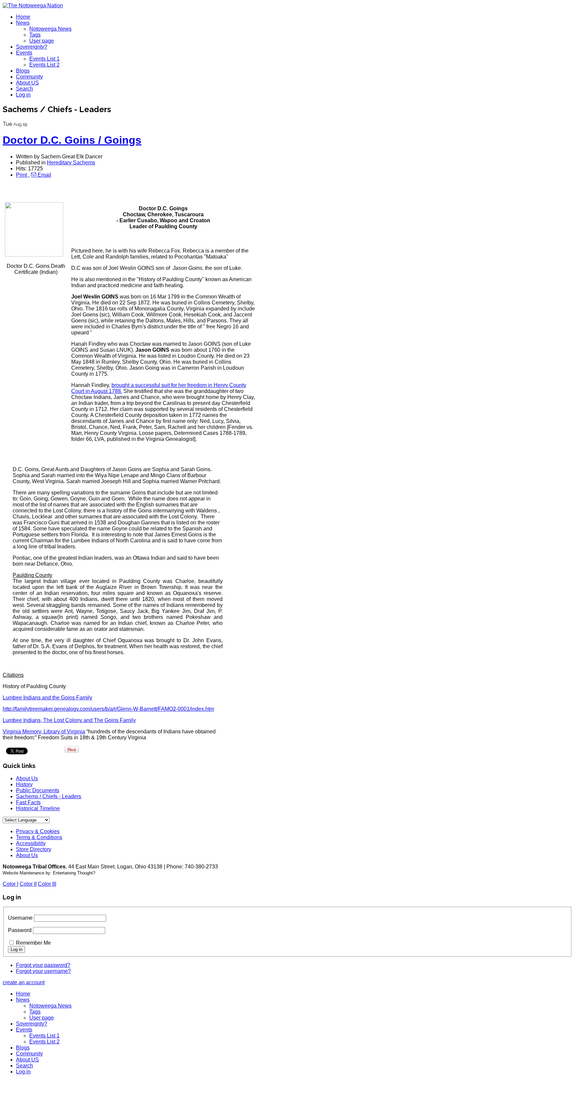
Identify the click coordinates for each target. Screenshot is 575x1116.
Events (24, 53)
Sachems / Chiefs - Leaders (48, 796)
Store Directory (33, 849)
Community (29, 77)
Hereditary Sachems (71, 162)
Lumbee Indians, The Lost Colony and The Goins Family (69, 720)
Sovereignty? (31, 47)
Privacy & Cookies (38, 831)
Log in (23, 94)
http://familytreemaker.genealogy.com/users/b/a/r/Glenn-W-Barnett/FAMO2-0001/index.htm (108, 709)
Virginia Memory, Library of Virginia (44, 731)
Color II (28, 884)
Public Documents (37, 790)
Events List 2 (44, 65)
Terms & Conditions (39, 837)
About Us (27, 778)
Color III (47, 884)
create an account (24, 982)
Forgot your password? (43, 965)
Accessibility (31, 843)
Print (22, 175)
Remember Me (33, 943)
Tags (35, 35)
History (24, 784)
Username (20, 918)
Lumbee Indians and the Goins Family (47, 697)
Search (24, 89)
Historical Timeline (38, 808)
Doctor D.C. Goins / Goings (72, 140)
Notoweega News (50, 29)
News (23, 23)
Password (20, 930)
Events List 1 (44, 59)
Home (23, 17)
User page (41, 41)
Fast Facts (28, 802)
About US (27, 83)
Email (43, 175)
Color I (10, 884)
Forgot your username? (43, 971)
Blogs (23, 71)
